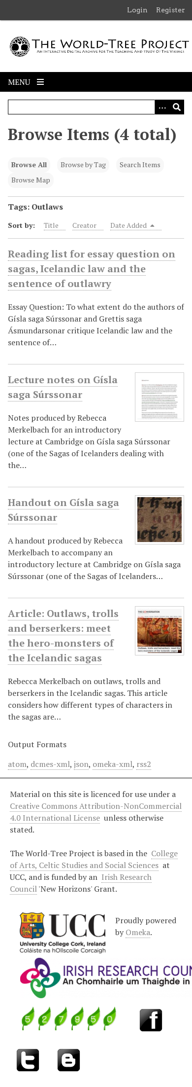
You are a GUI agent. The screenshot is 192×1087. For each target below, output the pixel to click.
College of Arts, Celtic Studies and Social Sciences (94, 859)
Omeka (138, 932)
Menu (20, 81)
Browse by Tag (83, 164)
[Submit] (176, 107)
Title (51, 225)
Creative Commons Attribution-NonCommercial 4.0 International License (96, 811)
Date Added (129, 225)
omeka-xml (112, 764)
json (81, 764)
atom (17, 764)
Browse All (29, 164)
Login (137, 10)
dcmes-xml (50, 764)
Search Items (140, 164)
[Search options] (162, 107)
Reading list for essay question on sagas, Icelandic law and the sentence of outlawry (91, 268)
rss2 (143, 764)
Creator (84, 225)
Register (170, 10)
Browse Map (30, 179)
